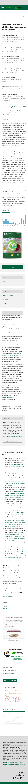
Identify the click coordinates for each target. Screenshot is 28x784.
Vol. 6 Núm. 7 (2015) (19, 16)
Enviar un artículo (10, 680)
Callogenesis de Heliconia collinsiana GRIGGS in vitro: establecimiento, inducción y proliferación (15, 534)
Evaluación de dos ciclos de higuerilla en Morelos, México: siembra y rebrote (15, 493)
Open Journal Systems (8, 731)
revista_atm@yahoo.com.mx (8, 397)
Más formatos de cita (10, 441)
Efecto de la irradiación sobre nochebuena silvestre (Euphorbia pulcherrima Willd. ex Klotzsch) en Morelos (15, 553)
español (5, 608)
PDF (13, 267)
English (5, 606)
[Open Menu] (3, 7)
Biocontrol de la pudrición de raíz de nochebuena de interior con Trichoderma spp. (15, 522)
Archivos (9, 16)
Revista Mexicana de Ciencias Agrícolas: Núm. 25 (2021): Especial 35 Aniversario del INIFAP (15, 472)
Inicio (3, 16)
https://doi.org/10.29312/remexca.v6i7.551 (15, 107)
